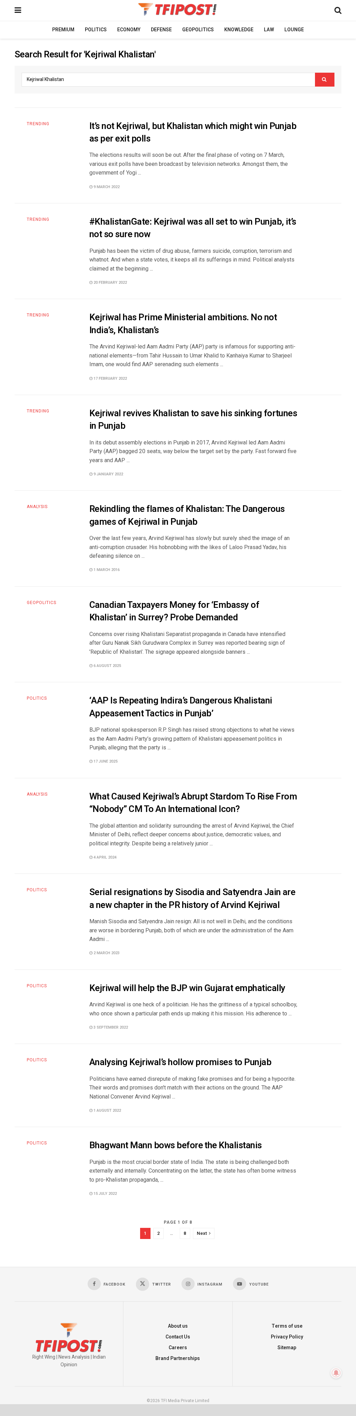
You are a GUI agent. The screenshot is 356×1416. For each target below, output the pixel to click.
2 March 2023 (106, 953)
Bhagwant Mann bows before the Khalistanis (175, 1145)
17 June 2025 (105, 761)
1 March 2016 (106, 570)
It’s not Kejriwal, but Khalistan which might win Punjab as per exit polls (192, 132)
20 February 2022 (109, 282)
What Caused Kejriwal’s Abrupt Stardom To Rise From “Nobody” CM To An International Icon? (193, 803)
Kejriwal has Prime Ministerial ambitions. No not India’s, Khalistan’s (183, 324)
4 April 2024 (104, 857)
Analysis (37, 507)
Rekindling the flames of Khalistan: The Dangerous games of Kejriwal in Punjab (187, 515)
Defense (161, 29)
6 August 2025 (106, 666)
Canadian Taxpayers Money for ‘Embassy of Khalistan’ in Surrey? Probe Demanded (174, 611)
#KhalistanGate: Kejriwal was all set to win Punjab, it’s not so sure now (192, 228)
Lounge (294, 29)
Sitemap (286, 1347)
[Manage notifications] (336, 1372)
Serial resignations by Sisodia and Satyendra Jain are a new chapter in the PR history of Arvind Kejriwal (192, 898)
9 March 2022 (106, 187)
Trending (38, 124)
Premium (63, 29)
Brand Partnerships (177, 1358)
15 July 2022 (104, 1194)
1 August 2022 (106, 1110)
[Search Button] (324, 80)
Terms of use (287, 1326)
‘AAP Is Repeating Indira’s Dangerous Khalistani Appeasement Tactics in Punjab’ (180, 707)
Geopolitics (198, 29)
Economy (128, 29)
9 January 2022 (107, 474)
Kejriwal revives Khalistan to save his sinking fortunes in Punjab (193, 420)
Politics (96, 29)
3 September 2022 (110, 1027)
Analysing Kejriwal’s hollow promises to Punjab (180, 1062)
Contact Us (177, 1337)
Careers (178, 1347)
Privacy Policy (287, 1337)
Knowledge (238, 29)
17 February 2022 (109, 378)
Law (269, 29)
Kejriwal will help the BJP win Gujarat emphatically (187, 988)
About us (178, 1326)
